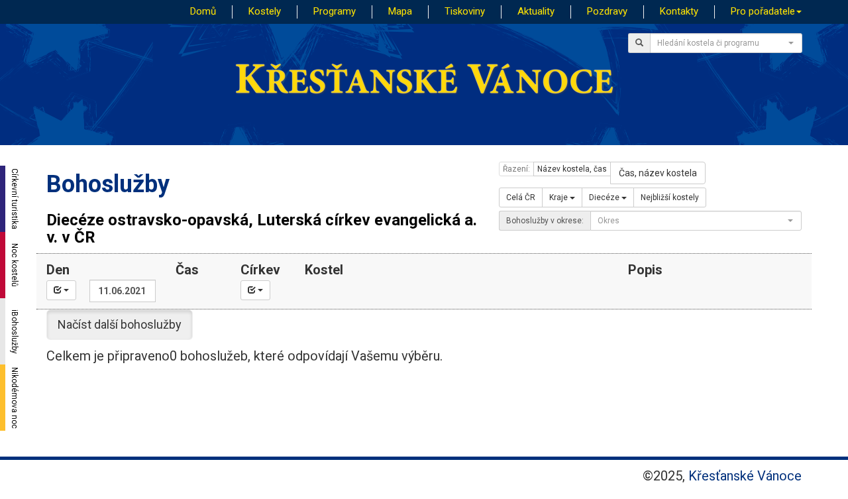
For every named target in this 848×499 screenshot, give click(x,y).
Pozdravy (607, 11)
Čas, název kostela (658, 173)
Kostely (264, 11)
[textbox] (722, 43)
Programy (334, 11)
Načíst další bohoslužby (120, 324)
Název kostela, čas (572, 169)
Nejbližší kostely (670, 197)
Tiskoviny (465, 11)
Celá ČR (520, 197)
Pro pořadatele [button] (763, 11)
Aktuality (536, 11)
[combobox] (726, 43)
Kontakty (679, 11)
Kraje (559, 197)
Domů (203, 11)
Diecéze (605, 197)
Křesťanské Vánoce (745, 476)
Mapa (400, 11)
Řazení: (516, 169)
